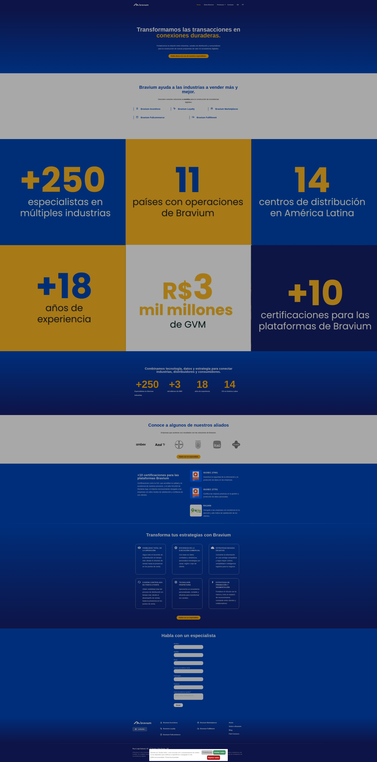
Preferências (207, 752)
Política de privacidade (157, 757)
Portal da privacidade (172, 757)
